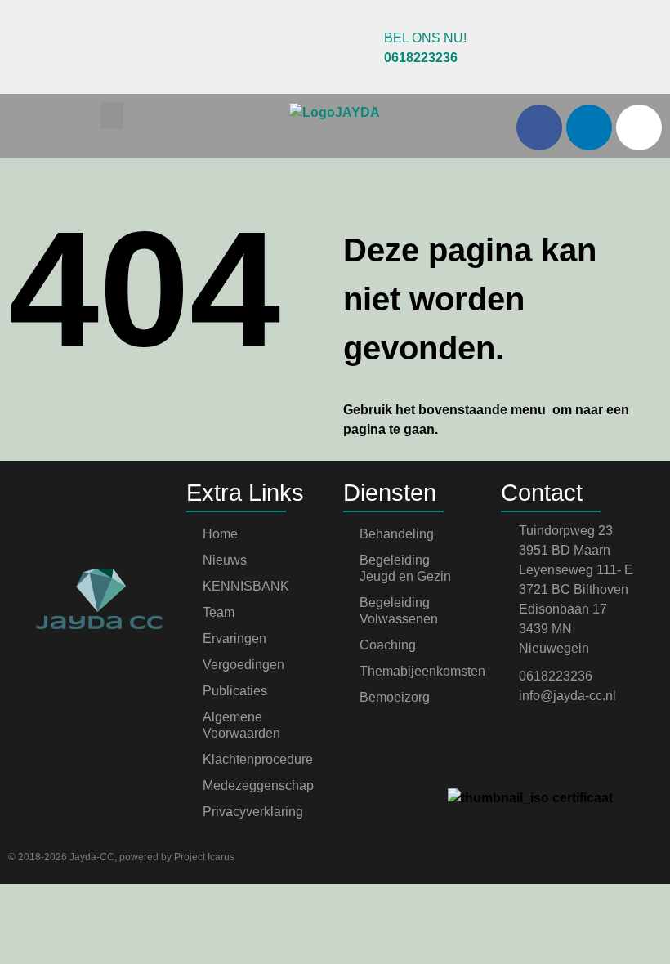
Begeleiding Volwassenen (399, 611)
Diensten (389, 493)
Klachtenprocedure (258, 759)
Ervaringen (234, 638)
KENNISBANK (246, 586)
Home (220, 534)
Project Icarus (204, 857)
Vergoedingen (243, 665)
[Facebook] (539, 127)
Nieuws (225, 560)
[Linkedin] (589, 127)
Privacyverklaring (253, 812)
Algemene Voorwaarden (241, 725)
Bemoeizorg (395, 697)
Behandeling (397, 534)
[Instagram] (639, 127)
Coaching (388, 645)
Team (218, 612)
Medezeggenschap (258, 785)
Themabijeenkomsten (422, 671)
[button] (111, 115)
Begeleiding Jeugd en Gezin (405, 568)
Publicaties (235, 691)
